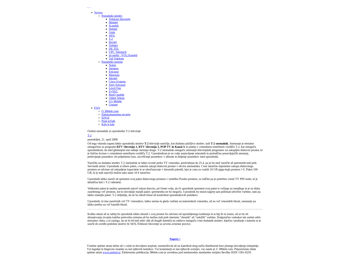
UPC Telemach (118, 52)
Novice (98, 12)
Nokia (112, 65)
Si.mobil (113, 25)
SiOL (112, 35)
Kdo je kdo (108, 124)
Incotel (113, 42)
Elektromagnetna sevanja (116, 114)
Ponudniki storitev (112, 15)
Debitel (113, 29)
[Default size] (88, 6)
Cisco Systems (117, 81)
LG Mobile (115, 101)
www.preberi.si (111, 252)
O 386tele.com (110, 111)
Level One (115, 88)
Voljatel (113, 45)
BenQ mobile (116, 94)
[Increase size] (87, 6)
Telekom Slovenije (119, 19)
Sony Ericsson (117, 84)
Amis (112, 32)
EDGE (106, 117)
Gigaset (113, 104)
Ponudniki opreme (112, 61)
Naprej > (175, 239)
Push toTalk (108, 121)
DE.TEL (114, 48)
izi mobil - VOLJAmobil (123, 55)
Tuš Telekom (116, 58)
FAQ (97, 107)
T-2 (111, 38)
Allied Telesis (117, 98)
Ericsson (114, 71)
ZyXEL (113, 91)
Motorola (114, 75)
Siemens (113, 68)
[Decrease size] (90, 6)
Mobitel (113, 22)
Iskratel (113, 78)
